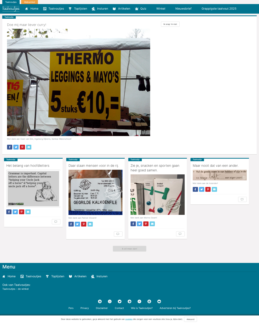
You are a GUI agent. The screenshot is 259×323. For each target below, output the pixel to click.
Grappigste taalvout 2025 (219, 8)
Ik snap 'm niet (170, 24)
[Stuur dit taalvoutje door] (28, 147)
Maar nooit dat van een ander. (216, 165)
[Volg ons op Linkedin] (149, 301)
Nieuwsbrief (183, 8)
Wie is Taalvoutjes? (142, 308)
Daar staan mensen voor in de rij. (93, 165)
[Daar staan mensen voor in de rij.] (95, 192)
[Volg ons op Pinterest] (139, 301)
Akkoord (190, 319)
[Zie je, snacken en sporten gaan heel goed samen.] (158, 194)
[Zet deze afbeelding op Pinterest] (22, 147)
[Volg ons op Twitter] (119, 301)
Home (34, 8)
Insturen (102, 8)
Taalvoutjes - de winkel (15, 288)
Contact (119, 308)
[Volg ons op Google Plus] (129, 301)
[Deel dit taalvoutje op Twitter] (16, 147)
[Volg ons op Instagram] (110, 301)
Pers (70, 308)
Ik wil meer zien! (129, 248)
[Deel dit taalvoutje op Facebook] (9, 147)
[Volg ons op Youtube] (159, 301)
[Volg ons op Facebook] (100, 301)
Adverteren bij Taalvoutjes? (175, 308)
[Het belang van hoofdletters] (33, 188)
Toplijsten (80, 8)
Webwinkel (29, 2)
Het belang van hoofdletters (27, 165)
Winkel (160, 8)
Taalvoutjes (11, 2)
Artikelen (124, 8)
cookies (128, 319)
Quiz (143, 8)
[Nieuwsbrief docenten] (244, 8)
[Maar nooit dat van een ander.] (220, 175)
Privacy (84, 308)
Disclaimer (102, 308)
